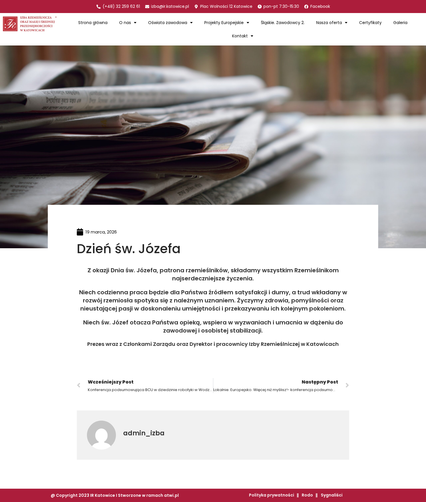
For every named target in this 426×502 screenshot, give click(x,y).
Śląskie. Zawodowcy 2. (283, 22)
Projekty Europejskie (224, 22)
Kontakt (240, 36)
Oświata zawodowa (167, 22)
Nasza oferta (329, 22)
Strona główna (93, 22)
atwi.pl (171, 495)
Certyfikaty (370, 22)
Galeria (400, 22)
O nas (125, 22)
